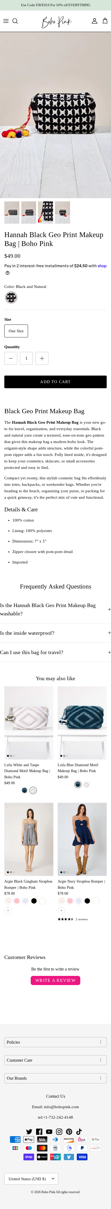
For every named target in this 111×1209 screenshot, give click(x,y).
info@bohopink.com (61, 1107)
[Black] (34, 901)
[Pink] (16, 901)
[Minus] (10, 358)
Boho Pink (48, 1192)
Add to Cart (55, 382)
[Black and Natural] (11, 297)
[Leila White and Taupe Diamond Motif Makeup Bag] (28, 722)
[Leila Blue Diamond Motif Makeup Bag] (82, 722)
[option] (55, 115)
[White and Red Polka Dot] (8, 901)
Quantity (12, 347)
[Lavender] (25, 901)
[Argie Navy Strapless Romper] (82, 839)
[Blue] (24, 790)
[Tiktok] (79, 1132)
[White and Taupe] (33, 790)
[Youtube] (49, 1132)
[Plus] (42, 358)
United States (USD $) (27, 1179)
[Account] (93, 21)
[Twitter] (29, 1132)
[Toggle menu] (6, 21)
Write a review (55, 980)
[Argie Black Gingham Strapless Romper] (28, 839)
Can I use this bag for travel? (31, 652)
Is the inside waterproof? (27, 633)
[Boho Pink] (55, 21)
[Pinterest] (69, 1132)
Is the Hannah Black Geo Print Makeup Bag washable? (48, 609)
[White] (42, 901)
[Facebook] (39, 1132)
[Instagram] (59, 1132)
